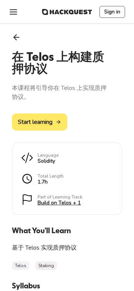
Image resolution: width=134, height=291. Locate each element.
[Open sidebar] (13, 11)
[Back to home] (67, 12)
